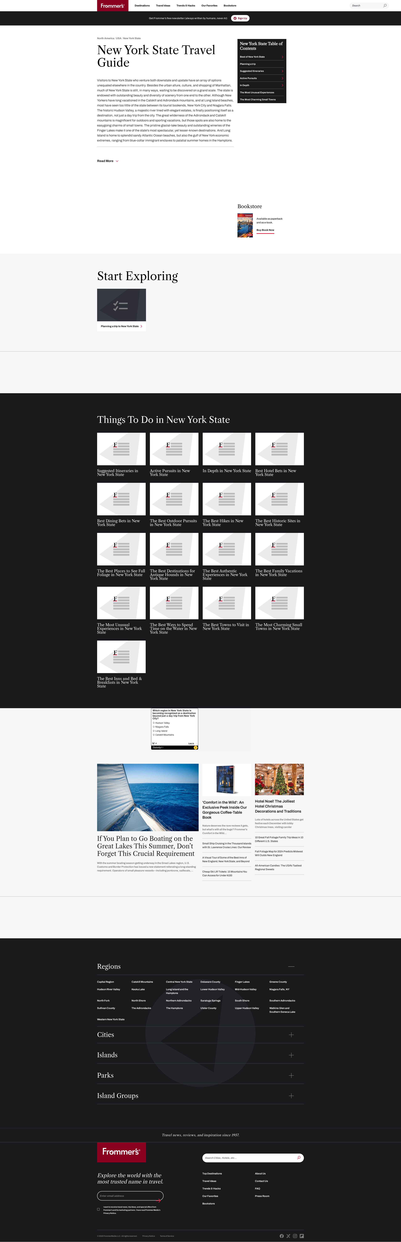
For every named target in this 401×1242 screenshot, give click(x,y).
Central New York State (179, 981)
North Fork (103, 1000)
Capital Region (105, 981)
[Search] (299, 1157)
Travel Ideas (163, 5)
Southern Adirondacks (282, 1000)
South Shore (242, 1000)
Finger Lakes (242, 981)
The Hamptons (174, 1008)
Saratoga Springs (210, 1000)
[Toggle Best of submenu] (282, 56)
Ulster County (208, 1008)
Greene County (278, 981)
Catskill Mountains (142, 981)
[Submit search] (386, 6)
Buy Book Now (265, 230)
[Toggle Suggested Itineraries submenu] (282, 71)
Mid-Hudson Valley (245, 989)
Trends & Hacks (186, 5)
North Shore (139, 1000)
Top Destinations (212, 1173)
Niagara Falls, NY (279, 989)
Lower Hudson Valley (212, 989)
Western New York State (111, 1019)
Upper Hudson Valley (247, 1008)
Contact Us (261, 1181)
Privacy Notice (148, 1236)
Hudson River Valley (108, 989)
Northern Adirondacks (179, 1000)
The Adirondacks (141, 1008)
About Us (260, 1173)
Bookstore (230, 5)
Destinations (142, 5)
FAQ (257, 1188)
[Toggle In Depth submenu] (282, 85)
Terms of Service (167, 1236)
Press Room (262, 1196)
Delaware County (210, 981)
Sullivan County (106, 1008)
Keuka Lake (138, 989)
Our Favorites (209, 5)
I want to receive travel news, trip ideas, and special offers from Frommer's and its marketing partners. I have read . (131, 1210)
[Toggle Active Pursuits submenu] (282, 78)
